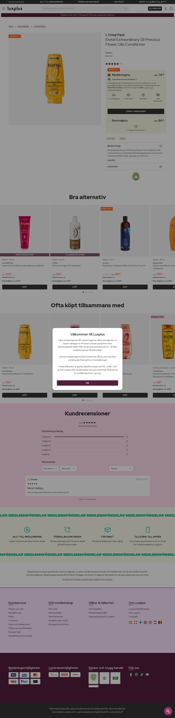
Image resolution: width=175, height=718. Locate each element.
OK (87, 383)
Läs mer (97, 373)
